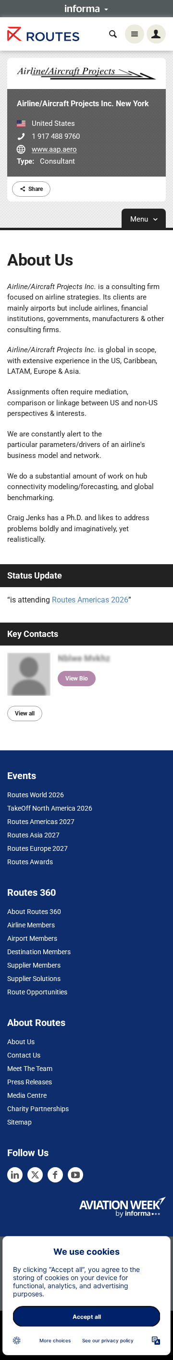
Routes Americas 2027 (40, 821)
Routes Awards (30, 862)
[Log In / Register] (156, 34)
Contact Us (23, 1055)
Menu (140, 219)
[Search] (113, 34)
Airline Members (31, 925)
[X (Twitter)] (35, 1174)
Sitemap (19, 1122)
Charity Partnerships (38, 1109)
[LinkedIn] (15, 1174)
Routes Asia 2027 (33, 835)
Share (35, 189)
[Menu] (134, 34)
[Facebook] (55, 1174)
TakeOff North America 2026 (49, 808)
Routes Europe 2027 (37, 848)
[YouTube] (75, 1174)
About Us (21, 1042)
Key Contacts (32, 634)
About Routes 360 (34, 911)
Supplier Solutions (34, 978)
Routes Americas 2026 (90, 599)
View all (25, 713)
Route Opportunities (37, 992)
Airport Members (32, 938)
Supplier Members (34, 965)
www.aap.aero (54, 149)
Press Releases (29, 1082)
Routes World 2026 (35, 795)
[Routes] (43, 34)
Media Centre (27, 1095)
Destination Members (39, 952)
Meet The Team (29, 1068)
